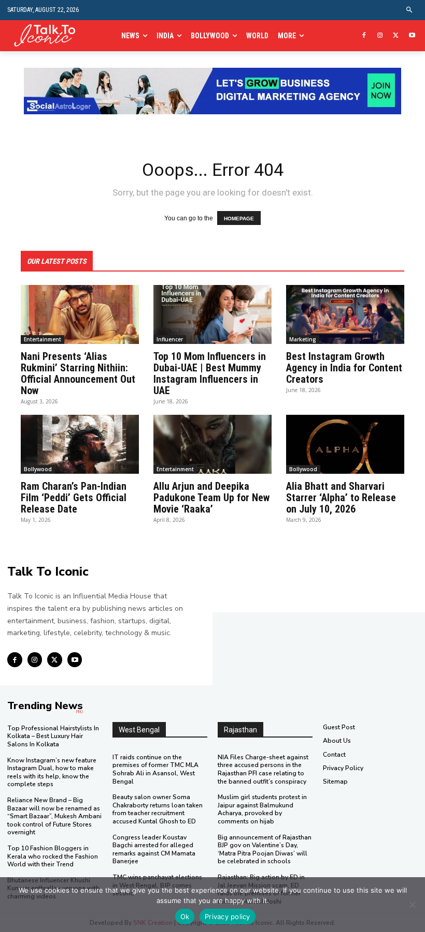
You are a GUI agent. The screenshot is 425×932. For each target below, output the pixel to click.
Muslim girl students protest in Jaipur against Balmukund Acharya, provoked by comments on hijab (262, 809)
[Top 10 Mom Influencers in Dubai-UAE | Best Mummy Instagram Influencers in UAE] (212, 314)
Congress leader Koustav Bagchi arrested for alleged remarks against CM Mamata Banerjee (153, 849)
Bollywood (38, 469)
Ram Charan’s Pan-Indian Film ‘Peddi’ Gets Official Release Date (73, 497)
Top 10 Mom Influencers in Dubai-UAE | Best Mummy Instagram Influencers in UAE (209, 373)
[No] (412, 904)
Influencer (170, 339)
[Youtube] (412, 36)
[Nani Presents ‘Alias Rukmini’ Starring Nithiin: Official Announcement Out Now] (80, 314)
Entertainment (42, 339)
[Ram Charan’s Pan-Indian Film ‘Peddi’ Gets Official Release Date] (80, 444)
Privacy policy (227, 916)
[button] (410, 10)
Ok (185, 916)
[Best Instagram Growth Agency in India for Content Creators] (345, 314)
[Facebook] (364, 36)
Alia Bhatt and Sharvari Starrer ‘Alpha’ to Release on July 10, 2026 (341, 497)
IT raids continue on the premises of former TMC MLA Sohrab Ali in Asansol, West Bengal (155, 769)
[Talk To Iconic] (48, 36)
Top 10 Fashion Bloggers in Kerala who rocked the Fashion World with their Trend (52, 856)
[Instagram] (380, 36)
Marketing (302, 339)
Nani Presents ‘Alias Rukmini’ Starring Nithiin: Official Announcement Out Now (78, 373)
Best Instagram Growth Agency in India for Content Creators (344, 367)
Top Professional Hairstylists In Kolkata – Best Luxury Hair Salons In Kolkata (53, 736)
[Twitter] (396, 36)
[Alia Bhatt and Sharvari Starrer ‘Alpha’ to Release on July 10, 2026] (345, 444)
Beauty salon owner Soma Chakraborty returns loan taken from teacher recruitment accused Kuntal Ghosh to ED (157, 809)
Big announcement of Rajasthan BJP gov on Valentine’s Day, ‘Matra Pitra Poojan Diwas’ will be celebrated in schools (264, 849)
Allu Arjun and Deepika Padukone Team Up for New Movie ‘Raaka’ (211, 497)
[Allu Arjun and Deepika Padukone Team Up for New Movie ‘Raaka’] (212, 444)
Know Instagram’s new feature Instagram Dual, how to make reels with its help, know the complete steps (51, 772)
